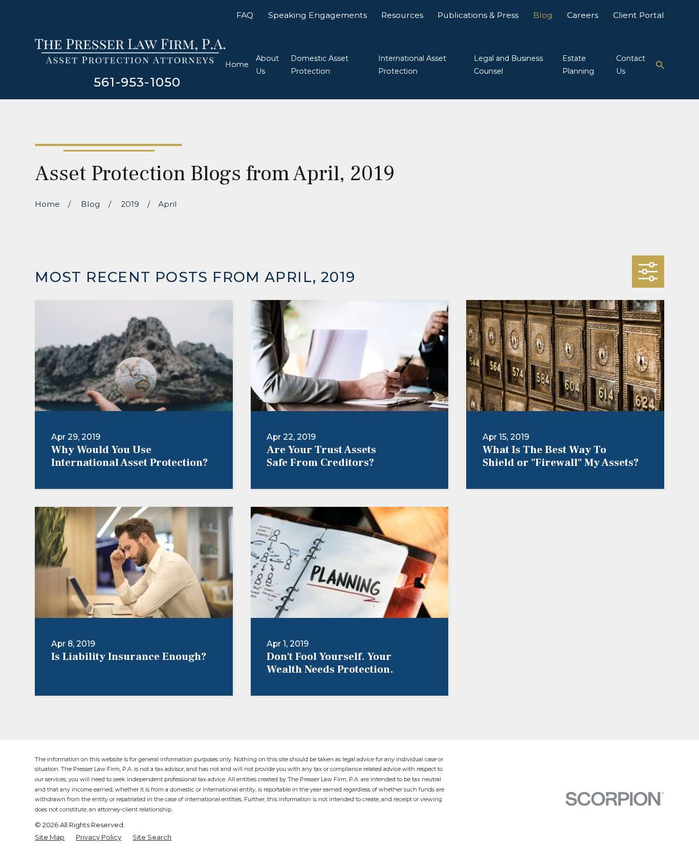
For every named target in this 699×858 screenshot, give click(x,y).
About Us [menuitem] (267, 65)
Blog (543, 15)
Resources (402, 15)
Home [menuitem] (237, 64)
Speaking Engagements (317, 15)
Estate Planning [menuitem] (578, 65)
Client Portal (638, 15)
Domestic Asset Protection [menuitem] (319, 65)
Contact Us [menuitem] (630, 65)
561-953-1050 (137, 82)
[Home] (130, 51)
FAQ (244, 15)
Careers (582, 15)
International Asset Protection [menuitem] (412, 65)
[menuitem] (49, 837)
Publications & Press (478, 15)
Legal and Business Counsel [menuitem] (508, 65)
